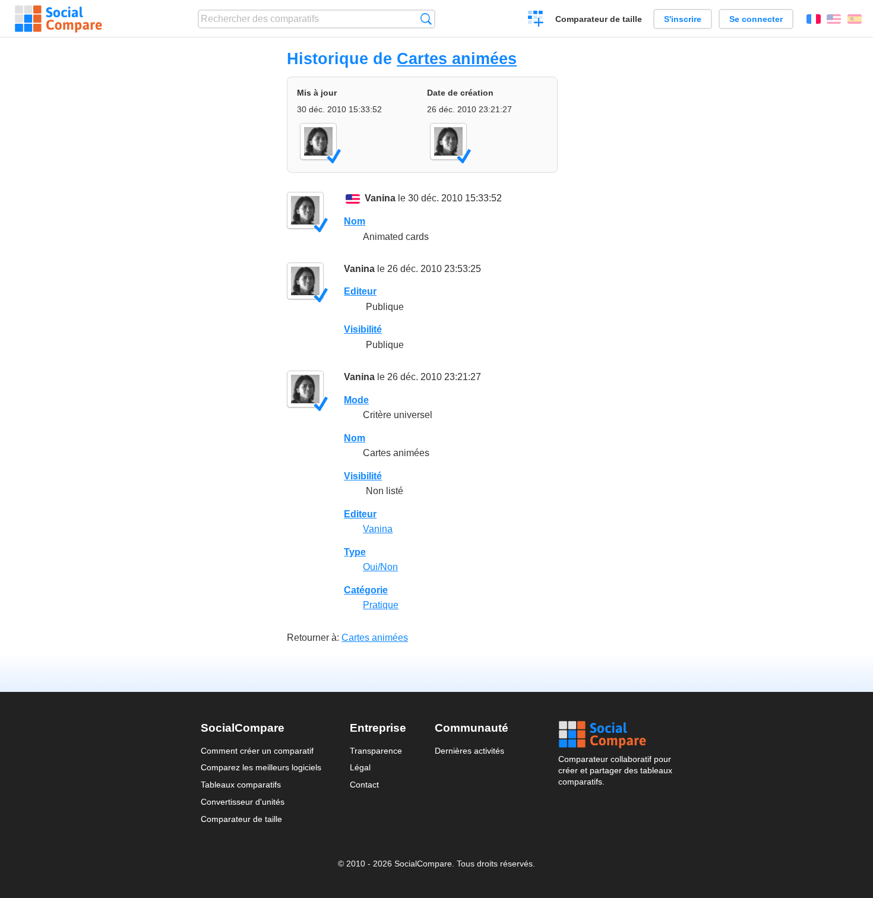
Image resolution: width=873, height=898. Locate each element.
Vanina (380, 198)
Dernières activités (469, 750)
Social (615, 734)
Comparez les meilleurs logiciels (261, 767)
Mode (356, 400)
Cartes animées (457, 58)
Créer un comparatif (536, 20)
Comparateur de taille (598, 19)
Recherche (426, 18)
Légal (360, 767)
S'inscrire (682, 19)
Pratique (380, 605)
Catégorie (366, 590)
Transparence (376, 750)
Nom (354, 221)
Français (813, 19)
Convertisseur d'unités (242, 802)
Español (854, 19)
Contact (364, 784)
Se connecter (756, 19)
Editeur (360, 291)
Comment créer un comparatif (257, 750)
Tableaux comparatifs (241, 784)
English (834, 19)
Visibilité (363, 329)
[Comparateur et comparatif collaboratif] (58, 19)
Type (355, 552)
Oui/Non (380, 567)
